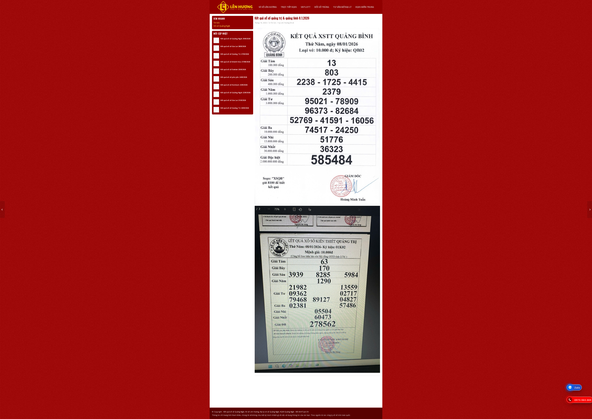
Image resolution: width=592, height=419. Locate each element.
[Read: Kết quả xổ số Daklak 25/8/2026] (216, 71)
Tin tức (273, 23)
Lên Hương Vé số (287, 23)
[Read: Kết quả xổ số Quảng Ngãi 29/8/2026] (216, 40)
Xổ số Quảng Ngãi (222, 25)
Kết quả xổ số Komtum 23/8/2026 (233, 85)
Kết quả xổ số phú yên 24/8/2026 (233, 77)
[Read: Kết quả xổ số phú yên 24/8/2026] (216, 79)
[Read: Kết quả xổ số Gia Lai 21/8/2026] (216, 102)
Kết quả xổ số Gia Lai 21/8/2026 (233, 100)
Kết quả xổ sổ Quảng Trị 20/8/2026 (234, 108)
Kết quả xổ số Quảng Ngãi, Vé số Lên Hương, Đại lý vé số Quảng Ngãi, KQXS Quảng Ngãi (258, 412)
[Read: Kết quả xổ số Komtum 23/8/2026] (216, 86)
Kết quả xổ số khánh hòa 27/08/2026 (235, 62)
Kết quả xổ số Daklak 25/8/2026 (233, 69)
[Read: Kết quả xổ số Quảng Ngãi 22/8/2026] (216, 94)
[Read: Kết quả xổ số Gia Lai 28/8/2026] (216, 48)
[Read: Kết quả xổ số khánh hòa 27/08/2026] (216, 63)
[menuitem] (268, 7)
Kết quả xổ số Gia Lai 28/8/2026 (233, 46)
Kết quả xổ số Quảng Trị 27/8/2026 (234, 54)
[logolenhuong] (235, 7)
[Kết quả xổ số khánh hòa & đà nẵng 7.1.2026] (2, 209)
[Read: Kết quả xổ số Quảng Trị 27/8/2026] (216, 56)
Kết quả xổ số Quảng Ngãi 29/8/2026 (235, 38)
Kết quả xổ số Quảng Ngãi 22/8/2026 (235, 92)
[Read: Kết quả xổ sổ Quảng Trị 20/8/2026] (216, 109)
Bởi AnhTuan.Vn (302, 412)
